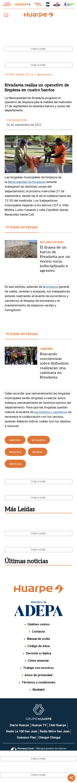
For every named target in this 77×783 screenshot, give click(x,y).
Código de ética (38, 646)
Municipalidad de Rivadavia (27, 182)
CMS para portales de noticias (41, 748)
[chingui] (38, 4)
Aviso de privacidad (38, 675)
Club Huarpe (57, 725)
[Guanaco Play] (69, 4)
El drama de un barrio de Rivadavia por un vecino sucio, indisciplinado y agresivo (55, 259)
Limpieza (15, 440)
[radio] (57, 4)
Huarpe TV (39, 725)
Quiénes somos (38, 624)
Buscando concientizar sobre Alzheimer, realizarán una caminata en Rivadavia (55, 366)
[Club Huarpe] (7, 4)
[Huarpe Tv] (22, 4)
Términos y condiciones (39, 682)
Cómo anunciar (38, 660)
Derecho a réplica (38, 653)
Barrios (38, 452)
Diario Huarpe (19, 725)
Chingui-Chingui (49, 737)
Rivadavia (38, 440)
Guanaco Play (26, 737)
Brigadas (15, 452)
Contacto (38, 631)
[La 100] (48, 4)
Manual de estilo (38, 639)
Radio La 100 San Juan (21, 731)
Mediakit (39, 689)
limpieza (52, 287)
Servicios (15, 464)
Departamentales (19, 74)
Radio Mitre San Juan (55, 731)
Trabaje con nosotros (38, 668)
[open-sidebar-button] (6, 15)
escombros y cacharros (50, 412)
